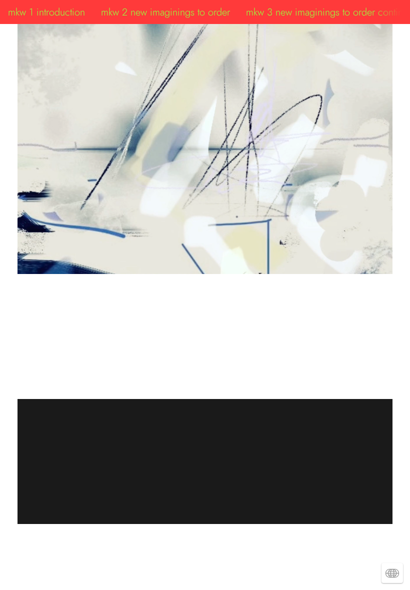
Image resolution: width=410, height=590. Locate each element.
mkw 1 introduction (46, 12)
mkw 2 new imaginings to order (165, 12)
